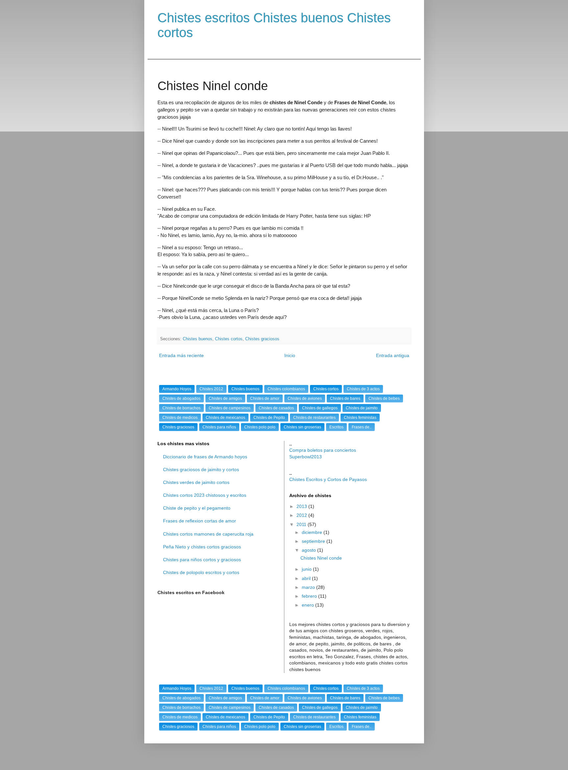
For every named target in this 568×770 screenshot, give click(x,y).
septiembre (314, 541)
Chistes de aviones (305, 398)
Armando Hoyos (176, 389)
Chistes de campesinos (229, 408)
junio (307, 569)
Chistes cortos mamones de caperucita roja (208, 534)
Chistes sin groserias (302, 427)
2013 (302, 506)
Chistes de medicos (180, 417)
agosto (309, 550)
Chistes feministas (360, 417)
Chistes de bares (345, 398)
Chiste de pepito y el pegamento (196, 508)
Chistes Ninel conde (321, 558)
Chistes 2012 (211, 389)
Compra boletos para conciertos (322, 450)
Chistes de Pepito (269, 417)
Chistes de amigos (225, 398)
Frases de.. (361, 427)
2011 (302, 524)
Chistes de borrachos (181, 408)
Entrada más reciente (181, 355)
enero (308, 605)
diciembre (312, 532)
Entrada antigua (392, 355)
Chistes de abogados (181, 398)
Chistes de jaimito (362, 408)
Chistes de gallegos (320, 408)
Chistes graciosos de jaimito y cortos (201, 469)
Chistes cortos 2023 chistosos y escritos (204, 495)
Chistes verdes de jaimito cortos (196, 482)
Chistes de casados (276, 408)
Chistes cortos (229, 339)
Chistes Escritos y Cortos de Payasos (328, 479)
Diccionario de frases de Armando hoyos (205, 456)
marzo (309, 587)
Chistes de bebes (384, 398)
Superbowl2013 (305, 456)
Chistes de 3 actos (363, 389)
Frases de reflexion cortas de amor (199, 520)
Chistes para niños (219, 427)
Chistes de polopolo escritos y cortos (201, 572)
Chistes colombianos (286, 389)
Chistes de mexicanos (225, 417)
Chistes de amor (264, 398)
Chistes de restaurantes (314, 417)
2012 (302, 515)
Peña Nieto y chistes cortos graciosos (202, 546)
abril (307, 578)
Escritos (336, 427)
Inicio (289, 355)
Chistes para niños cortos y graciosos (202, 559)
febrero (310, 596)
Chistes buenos (197, 339)
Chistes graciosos (262, 339)
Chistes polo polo (259, 427)
